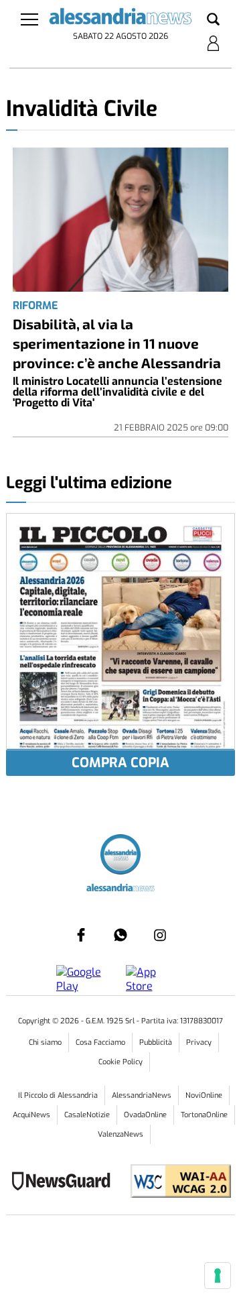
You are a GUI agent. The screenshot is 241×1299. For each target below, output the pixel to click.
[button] (213, 20)
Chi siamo (45, 1042)
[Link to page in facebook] (81, 934)
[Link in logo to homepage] (120, 18)
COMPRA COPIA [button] (120, 763)
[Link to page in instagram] (160, 934)
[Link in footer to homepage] (120, 856)
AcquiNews (31, 1115)
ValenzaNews (120, 1134)
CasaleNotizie (87, 1115)
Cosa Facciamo (100, 1042)
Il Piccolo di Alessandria (58, 1095)
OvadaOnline (145, 1115)
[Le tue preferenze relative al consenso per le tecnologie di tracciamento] (217, 1275)
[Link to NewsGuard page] (65, 1182)
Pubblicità (155, 1042)
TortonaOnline (204, 1115)
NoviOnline (203, 1095)
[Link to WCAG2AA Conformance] (175, 1182)
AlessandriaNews (141, 1095)
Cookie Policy (120, 1062)
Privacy (199, 1042)
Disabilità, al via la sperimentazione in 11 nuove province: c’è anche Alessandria (117, 343)
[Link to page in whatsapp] (120, 934)
